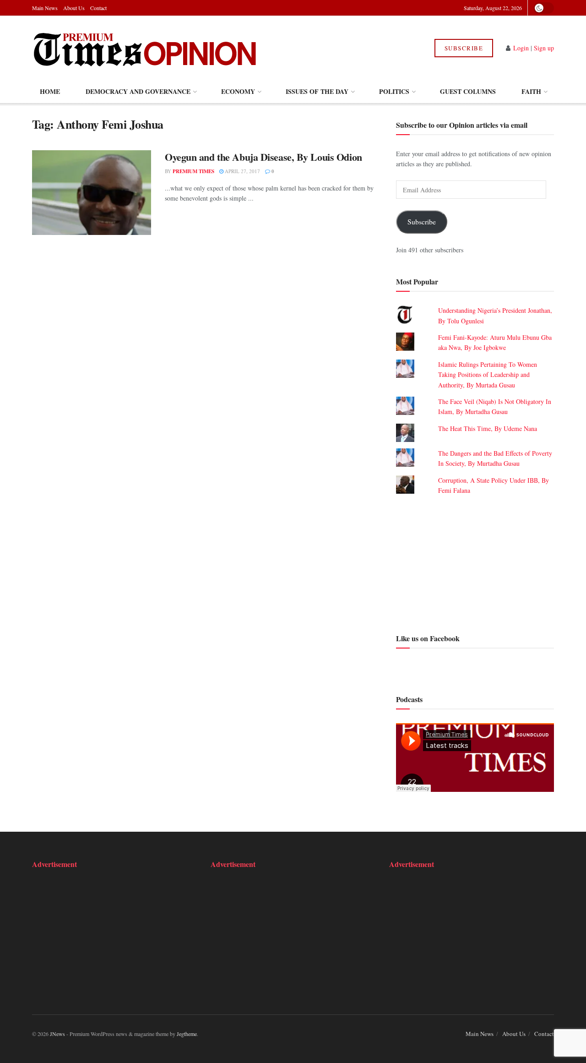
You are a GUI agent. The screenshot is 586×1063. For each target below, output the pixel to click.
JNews (57, 1033)
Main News (45, 7)
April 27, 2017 (241, 171)
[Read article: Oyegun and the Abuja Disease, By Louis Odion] (91, 192)
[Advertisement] (475, 563)
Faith (531, 91)
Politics (394, 91)
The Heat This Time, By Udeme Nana (487, 428)
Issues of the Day (317, 91)
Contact (98, 7)
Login (521, 48)
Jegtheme (187, 1033)
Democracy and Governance (138, 91)
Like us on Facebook (428, 638)
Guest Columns (468, 91)
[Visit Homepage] (146, 48)
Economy (238, 91)
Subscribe (464, 48)
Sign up (544, 48)
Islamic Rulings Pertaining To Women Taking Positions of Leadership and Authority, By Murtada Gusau (487, 374)
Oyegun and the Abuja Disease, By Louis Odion (263, 156)
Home (50, 91)
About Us (74, 7)
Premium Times (193, 171)
